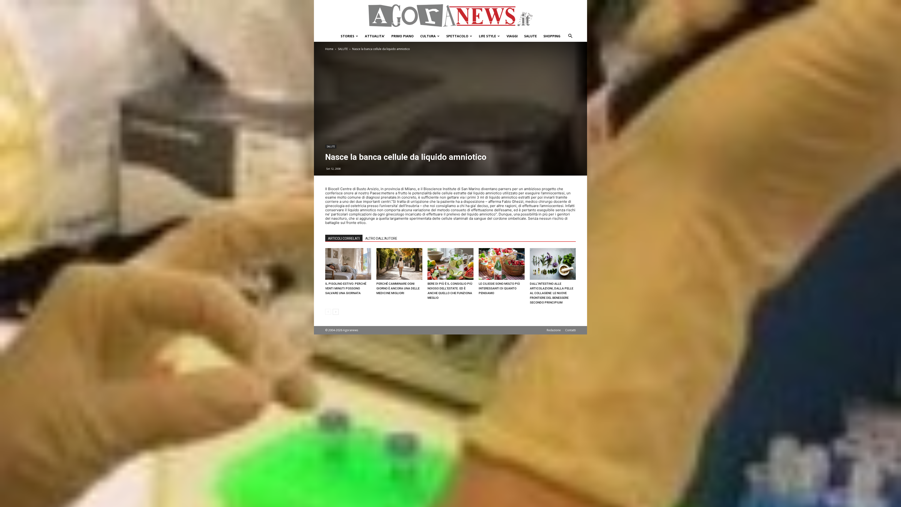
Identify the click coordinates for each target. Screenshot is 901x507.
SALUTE (530, 36)
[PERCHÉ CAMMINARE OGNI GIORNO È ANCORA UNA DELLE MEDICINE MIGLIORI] (399, 264)
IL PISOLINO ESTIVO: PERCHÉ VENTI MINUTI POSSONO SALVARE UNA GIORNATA (345, 288)
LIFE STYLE (487, 36)
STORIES (347, 36)
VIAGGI (512, 36)
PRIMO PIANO (402, 36)
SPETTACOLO (457, 36)
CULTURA (428, 36)
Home (329, 49)
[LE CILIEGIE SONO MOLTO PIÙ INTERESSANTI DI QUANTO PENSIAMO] (502, 264)
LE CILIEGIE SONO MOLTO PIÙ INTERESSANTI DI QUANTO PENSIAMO (499, 288)
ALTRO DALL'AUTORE (381, 238)
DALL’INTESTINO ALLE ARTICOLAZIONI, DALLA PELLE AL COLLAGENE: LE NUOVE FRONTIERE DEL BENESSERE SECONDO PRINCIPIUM (551, 293)
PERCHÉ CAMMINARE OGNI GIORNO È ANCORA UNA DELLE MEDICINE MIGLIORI (398, 288)
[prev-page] (328, 312)
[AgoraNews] (450, 15)
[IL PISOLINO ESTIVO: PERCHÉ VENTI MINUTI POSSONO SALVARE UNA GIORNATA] (348, 264)
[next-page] (336, 312)
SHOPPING (551, 36)
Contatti (570, 330)
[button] (570, 36)
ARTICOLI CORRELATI (344, 238)
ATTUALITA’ (375, 36)
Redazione (554, 330)
